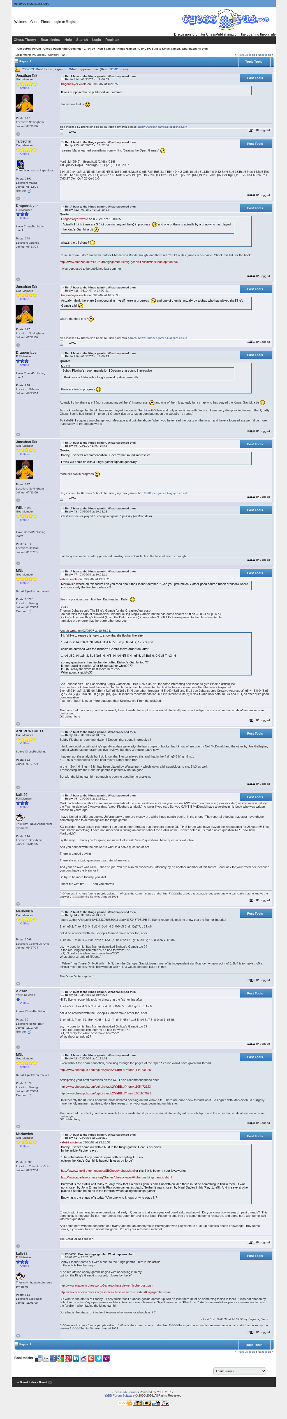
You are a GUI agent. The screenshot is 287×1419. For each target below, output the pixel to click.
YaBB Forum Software (120, 1395)
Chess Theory (25, 40)
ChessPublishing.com (222, 34)
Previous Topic (246, 54)
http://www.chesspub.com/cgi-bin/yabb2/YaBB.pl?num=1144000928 (105, 1069)
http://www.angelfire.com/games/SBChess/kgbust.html (98, 1170)
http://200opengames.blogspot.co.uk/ (162, 126)
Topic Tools (253, 61)
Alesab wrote (68, 630)
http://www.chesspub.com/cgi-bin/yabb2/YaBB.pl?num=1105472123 (105, 1086)
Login (56, 22)
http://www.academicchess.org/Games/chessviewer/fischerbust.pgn (106, 1285)
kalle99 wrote (69, 579)
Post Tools (255, 78)
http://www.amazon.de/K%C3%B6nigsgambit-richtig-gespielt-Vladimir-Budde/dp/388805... (120, 262)
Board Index (50, 40)
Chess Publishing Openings (62, 48)
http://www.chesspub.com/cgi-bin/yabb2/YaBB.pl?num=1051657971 (105, 1093)
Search (82, 40)
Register (72, 22)
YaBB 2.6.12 (165, 1392)
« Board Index (26, 1382)
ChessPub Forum (29, 48)
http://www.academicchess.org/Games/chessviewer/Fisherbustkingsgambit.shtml (116, 1177)
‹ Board (42, 1382)
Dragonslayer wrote (73, 84)
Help (68, 40)
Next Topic (264, 54)
